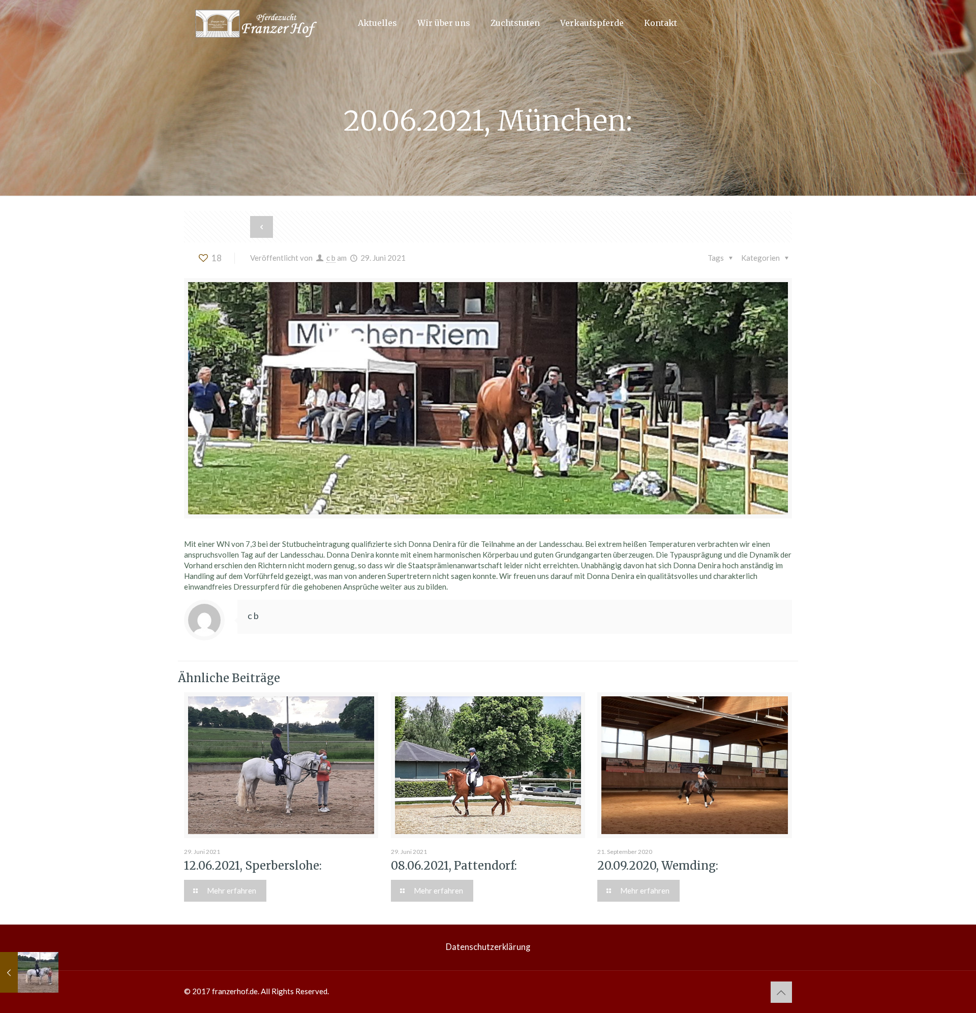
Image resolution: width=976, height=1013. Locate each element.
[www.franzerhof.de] (260, 23)
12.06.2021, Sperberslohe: (253, 865)
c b (331, 257)
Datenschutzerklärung (488, 947)
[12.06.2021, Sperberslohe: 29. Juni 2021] (29, 972)
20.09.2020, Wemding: (657, 865)
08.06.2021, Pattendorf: (454, 865)
